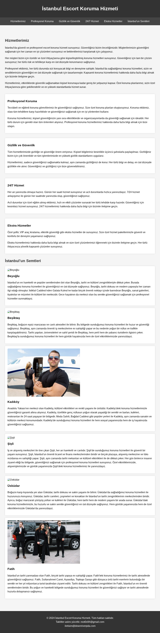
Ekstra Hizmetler (113, 21)
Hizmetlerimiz (18, 21)
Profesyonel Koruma (42, 21)
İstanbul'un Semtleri (139, 21)
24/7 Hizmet (92, 21)
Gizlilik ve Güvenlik (69, 21)
